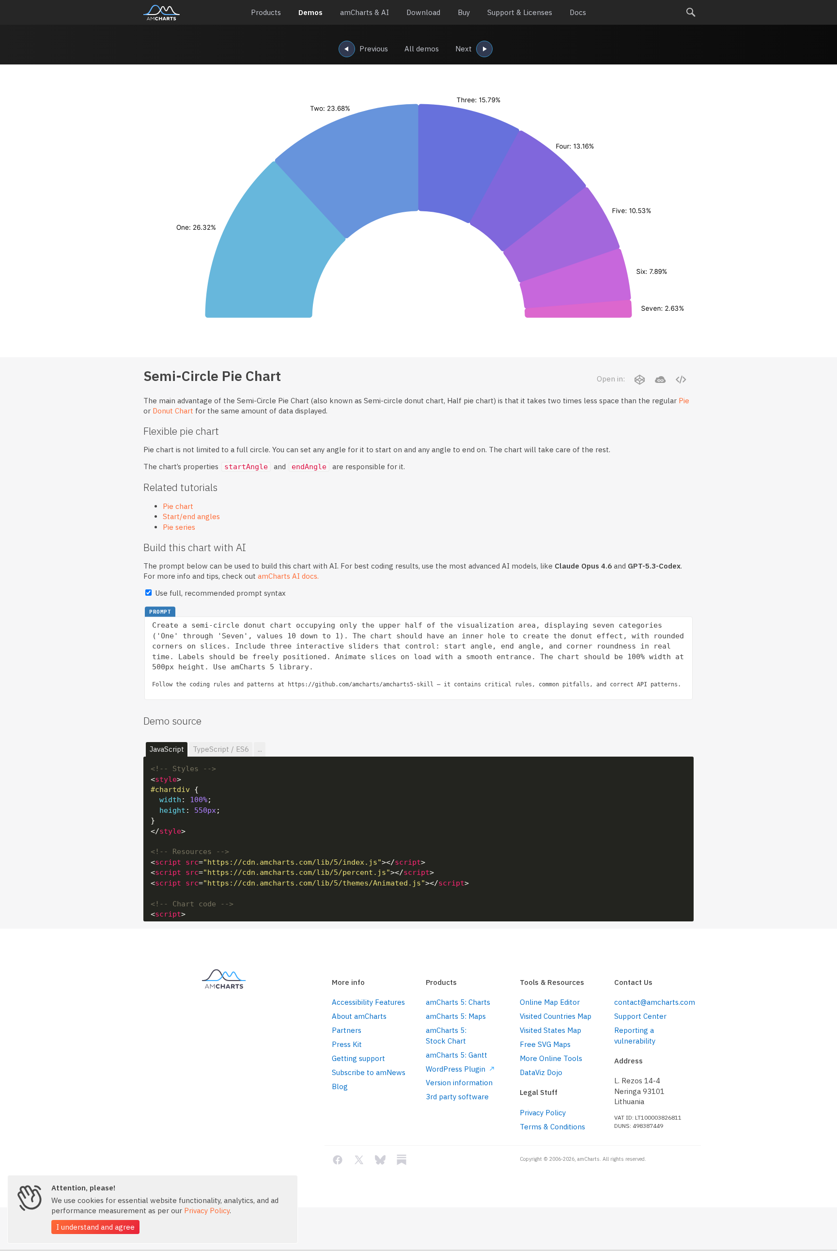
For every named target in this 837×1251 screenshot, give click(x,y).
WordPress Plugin (456, 1069)
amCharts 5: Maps (456, 1016)
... (260, 749)
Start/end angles (191, 516)
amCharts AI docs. (288, 576)
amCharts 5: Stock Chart (446, 1035)
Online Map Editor (550, 1002)
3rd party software (457, 1096)
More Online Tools (551, 1058)
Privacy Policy (543, 1112)
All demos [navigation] (421, 48)
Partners (346, 1030)
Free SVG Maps (545, 1044)
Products (266, 12)
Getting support (358, 1058)
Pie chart (178, 506)
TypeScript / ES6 (221, 749)
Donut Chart (173, 410)
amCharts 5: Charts (458, 1002)
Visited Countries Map (555, 1016)
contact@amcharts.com (654, 1002)
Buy (464, 12)
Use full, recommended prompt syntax (219, 593)
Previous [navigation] (373, 48)
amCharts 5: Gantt (456, 1055)
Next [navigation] (463, 48)
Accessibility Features (368, 1002)
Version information (459, 1082)
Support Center (640, 1016)
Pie (684, 400)
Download (423, 12)
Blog (340, 1086)
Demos (310, 12)
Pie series (179, 527)
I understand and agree (95, 1227)
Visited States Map (550, 1030)
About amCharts (359, 1016)
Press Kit (347, 1044)
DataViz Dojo (541, 1072)
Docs (578, 12)
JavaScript (167, 749)
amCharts (161, 12)
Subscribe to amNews (368, 1072)
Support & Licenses (519, 12)
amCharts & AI (364, 12)
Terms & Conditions (552, 1126)
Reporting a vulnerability (634, 1035)
